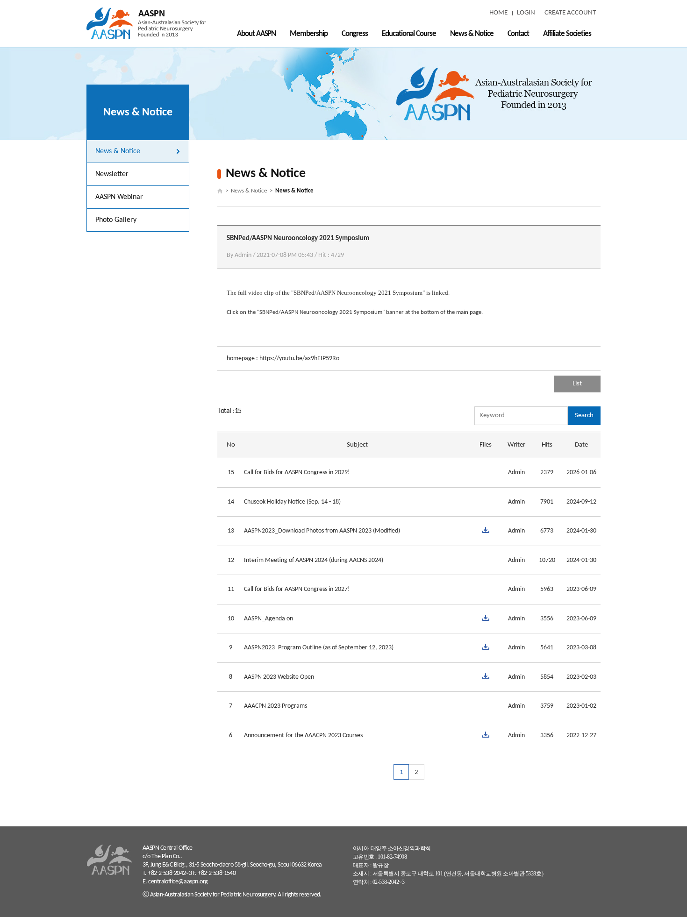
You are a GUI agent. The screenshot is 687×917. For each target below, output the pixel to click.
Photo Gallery (115, 220)
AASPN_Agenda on (268, 618)
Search (584, 415)
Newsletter (112, 174)
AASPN (146, 23)
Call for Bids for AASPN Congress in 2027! (297, 589)
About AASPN (256, 34)
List (577, 383)
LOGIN (526, 12)
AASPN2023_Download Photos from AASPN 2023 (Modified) (322, 530)
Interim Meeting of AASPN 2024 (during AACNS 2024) (313, 560)
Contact (519, 34)
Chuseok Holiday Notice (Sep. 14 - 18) (292, 501)
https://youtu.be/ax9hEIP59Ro (299, 358)
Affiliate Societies (567, 34)
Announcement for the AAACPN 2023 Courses (303, 735)
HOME (498, 12)
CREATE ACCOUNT (570, 12)
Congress (355, 34)
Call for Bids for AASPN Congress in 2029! (297, 472)
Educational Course (409, 34)
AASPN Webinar (119, 197)
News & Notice (472, 34)
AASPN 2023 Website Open (279, 677)
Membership (309, 34)
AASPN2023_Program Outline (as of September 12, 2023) (319, 647)
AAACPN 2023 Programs (275, 706)
